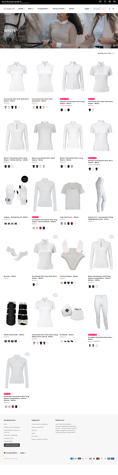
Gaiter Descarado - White (14, 335)
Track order (8, 441)
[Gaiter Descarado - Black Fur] (15, 341)
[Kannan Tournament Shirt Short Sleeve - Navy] (89, 169)
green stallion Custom (40, 439)
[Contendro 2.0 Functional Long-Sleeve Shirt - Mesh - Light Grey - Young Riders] (9, 406)
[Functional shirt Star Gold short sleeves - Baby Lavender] (5, 107)
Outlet (71, 9)
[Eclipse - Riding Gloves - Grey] (12, 223)
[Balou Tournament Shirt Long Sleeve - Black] (68, 166)
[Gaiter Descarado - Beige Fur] (9, 341)
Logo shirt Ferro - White (69, 217)
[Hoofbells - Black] (68, 341)
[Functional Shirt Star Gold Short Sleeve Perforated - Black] (12, 107)
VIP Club (35, 436)
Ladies (20, 9)
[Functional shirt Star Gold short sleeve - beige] (9, 107)
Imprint (34, 430)
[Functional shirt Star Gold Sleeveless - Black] (37, 107)
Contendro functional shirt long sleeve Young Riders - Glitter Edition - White (16, 398)
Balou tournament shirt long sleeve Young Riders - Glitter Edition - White (99, 278)
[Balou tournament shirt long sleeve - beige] (71, 166)
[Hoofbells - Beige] (61, 341)
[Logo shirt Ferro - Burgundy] (71, 223)
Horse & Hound (58, 9)
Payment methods (10, 435)
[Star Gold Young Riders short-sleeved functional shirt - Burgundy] (44, 343)
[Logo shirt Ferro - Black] (68, 223)
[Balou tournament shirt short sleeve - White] (40, 166)
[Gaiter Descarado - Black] (12, 341)
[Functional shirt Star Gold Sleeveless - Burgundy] (40, 107)
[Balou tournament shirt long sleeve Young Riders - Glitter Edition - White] (96, 286)
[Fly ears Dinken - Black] (65, 282)
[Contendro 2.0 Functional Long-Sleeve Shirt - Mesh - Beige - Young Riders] (6, 406)
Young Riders (43, 9)
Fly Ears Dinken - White (69, 276)
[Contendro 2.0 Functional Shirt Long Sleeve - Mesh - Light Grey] (37, 228)
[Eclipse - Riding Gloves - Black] (5, 223)
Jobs (33, 433)
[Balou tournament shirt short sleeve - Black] (33, 166)
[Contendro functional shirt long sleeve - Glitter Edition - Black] (43, 228)
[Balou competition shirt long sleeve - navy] (61, 166)
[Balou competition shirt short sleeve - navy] (37, 166)
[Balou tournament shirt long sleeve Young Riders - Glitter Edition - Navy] (93, 286)
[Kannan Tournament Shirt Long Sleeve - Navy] (61, 109)
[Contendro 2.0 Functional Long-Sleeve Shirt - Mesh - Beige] (33, 228)
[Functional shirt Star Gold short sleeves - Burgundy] (15, 107)
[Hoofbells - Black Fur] (71, 341)
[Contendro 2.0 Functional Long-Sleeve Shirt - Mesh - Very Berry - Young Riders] (12, 406)
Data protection (38, 427)
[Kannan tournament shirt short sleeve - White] (93, 169)
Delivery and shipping (12, 427)
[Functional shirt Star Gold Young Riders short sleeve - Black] (40, 343)
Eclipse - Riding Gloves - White (16, 217)
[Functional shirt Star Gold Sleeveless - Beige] (33, 107)
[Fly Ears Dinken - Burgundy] (68, 282)
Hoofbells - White (67, 335)
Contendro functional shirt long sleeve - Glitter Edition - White (44, 221)
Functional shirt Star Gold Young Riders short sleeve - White (45, 336)
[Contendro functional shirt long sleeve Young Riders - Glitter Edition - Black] (16, 406)
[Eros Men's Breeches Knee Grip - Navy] (93, 345)
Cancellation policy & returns (12, 431)
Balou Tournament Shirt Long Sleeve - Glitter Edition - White (16, 159)
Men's (30, 9)
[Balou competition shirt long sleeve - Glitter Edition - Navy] (9, 166)
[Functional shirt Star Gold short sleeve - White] (89, 109)
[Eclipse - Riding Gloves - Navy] (15, 223)
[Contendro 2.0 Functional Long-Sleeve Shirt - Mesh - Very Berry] (40, 228)
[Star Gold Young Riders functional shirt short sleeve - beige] (37, 343)
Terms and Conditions (40, 424)
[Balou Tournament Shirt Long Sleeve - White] (65, 166)
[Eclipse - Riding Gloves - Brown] (9, 223)
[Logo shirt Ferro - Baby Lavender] (61, 223)
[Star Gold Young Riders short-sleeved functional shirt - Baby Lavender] (34, 343)
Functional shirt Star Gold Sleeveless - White (42, 100)
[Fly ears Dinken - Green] (71, 282)
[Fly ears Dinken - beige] (61, 282)
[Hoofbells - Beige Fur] (65, 341)
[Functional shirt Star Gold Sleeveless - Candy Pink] (43, 107)
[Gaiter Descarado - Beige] (5, 341)
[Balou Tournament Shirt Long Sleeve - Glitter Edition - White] (12, 166)
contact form (9, 438)
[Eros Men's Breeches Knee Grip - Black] (89, 345)
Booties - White (10, 276)
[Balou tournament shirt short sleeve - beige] (43, 166)
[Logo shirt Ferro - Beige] (65, 223)
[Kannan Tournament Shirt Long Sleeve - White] (65, 109)
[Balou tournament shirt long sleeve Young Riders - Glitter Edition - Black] (89, 286)
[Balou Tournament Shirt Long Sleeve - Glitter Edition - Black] (5, 166)
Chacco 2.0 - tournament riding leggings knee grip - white (100, 218)
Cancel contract (12, 445)
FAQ (5, 424)
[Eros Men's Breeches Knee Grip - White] (96, 345)
